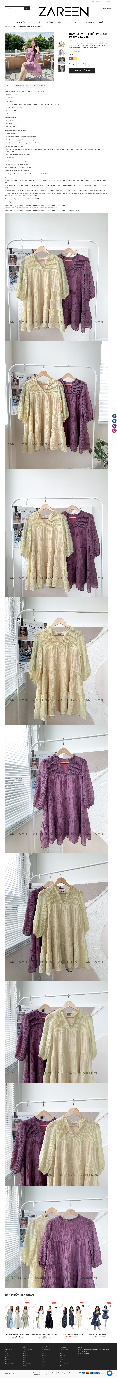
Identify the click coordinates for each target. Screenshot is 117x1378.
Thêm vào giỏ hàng (82, 70)
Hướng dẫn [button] (45, 1347)
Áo (5, 1351)
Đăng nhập (107, 1)
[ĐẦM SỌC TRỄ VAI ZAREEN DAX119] (99, 1317)
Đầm (6, 1357)
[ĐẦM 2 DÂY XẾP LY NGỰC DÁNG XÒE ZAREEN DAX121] (45, 1317)
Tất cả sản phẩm (9, 1349)
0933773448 (83, 1351)
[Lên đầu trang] (114, 1373)
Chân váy (7, 1355)
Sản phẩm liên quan (19, 1295)
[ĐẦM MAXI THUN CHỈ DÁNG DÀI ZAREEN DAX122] (17, 1317)
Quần (6, 1353)
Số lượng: (71, 64)
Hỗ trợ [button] (25, 1347)
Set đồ (6, 1361)
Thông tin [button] (8, 1347)
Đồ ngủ (7, 1359)
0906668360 (98, 1)
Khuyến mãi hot (9, 1363)
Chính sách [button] (63, 1347)
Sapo (13, 1373)
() (108, 8)
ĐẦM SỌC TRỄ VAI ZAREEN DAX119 (99, 1334)
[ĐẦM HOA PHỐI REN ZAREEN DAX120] (72, 1317)
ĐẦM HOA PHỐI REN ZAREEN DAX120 (72, 1334)
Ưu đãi (6, 1365)
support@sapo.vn (84, 1353)
